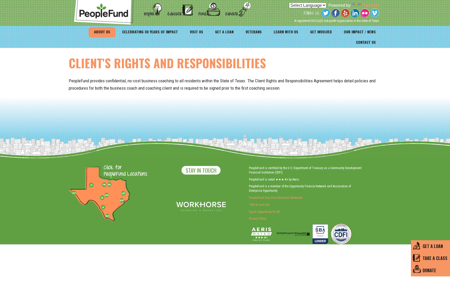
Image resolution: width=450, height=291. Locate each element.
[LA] (103, 207)
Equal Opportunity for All (264, 212)
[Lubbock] (93, 185)
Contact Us (366, 42)
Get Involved (321, 31)
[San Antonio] (102, 198)
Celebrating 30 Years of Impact (150, 31)
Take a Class (435, 258)
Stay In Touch (201, 170)
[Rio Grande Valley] (107, 216)
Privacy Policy (257, 218)
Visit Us (196, 31)
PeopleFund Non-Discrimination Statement (276, 198)
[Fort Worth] (104, 185)
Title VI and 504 (259, 205)
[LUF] (123, 193)
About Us (102, 31)
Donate (429, 270)
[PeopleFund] (103, 3)
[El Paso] (74, 193)
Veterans (254, 31)
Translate (370, 5)
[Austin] (106, 194)
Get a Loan (224, 31)
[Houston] (122, 200)
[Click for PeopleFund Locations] (124, 171)
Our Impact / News (360, 31)
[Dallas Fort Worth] (109, 185)
